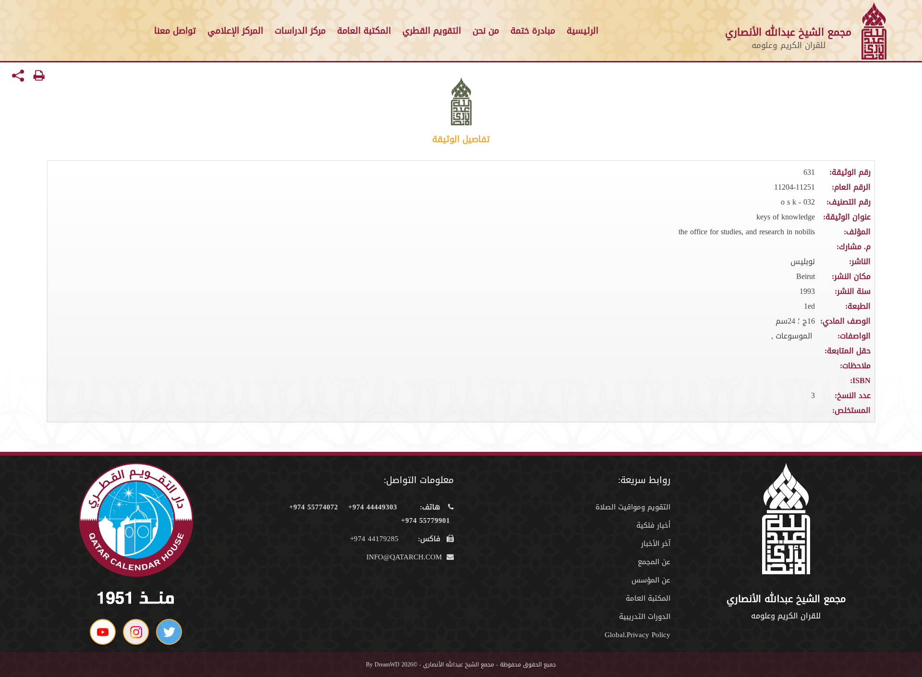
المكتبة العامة (364, 31)
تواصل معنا (175, 31)
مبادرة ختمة (532, 31)
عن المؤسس (650, 580)
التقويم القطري (431, 31)
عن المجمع (654, 561)
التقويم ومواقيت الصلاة (632, 507)
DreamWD (387, 664)
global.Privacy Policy (637, 634)
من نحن (486, 31)
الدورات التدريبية (644, 616)
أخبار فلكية (653, 525)
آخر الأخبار (655, 543)
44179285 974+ (395, 538)
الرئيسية (582, 31)
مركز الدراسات (300, 31)
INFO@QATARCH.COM (405, 557)
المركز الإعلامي (235, 31)
